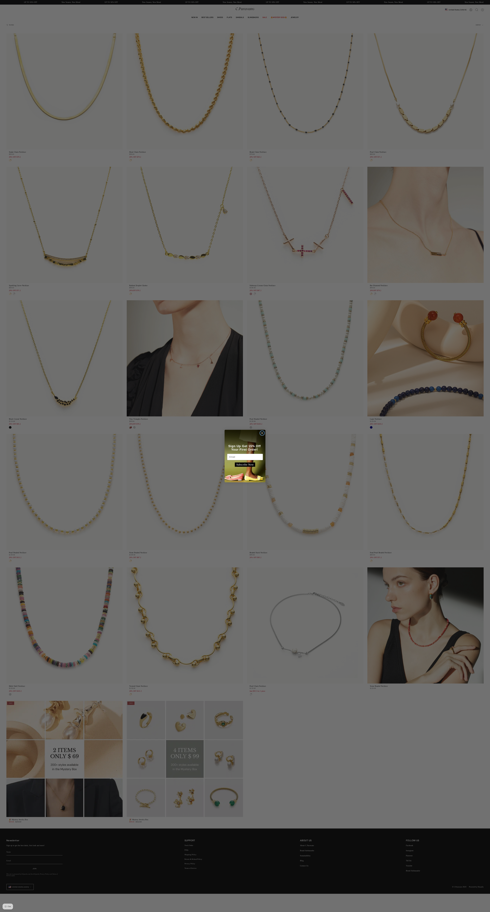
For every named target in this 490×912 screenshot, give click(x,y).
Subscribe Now (245, 464)
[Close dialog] (262, 433)
